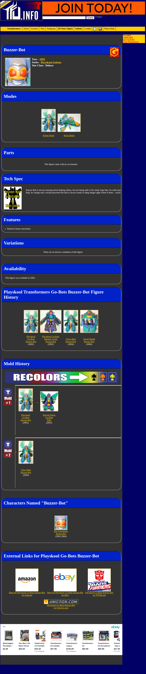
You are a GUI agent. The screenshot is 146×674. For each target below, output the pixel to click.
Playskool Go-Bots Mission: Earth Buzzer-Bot (50, 339)
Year (42, 28)
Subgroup (51, 28)
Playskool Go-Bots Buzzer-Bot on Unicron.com (61, 606)
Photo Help (109, 28)
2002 (42, 59)
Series (26, 28)
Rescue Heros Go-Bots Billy (49, 417)
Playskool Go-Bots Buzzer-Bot (31, 339)
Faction (34, 28)
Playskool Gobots (51, 62)
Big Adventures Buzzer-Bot (61, 532)
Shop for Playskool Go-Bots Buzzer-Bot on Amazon (27, 593)
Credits (87, 28)
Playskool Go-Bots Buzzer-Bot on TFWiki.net (99, 593)
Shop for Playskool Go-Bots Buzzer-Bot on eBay (65, 593)
